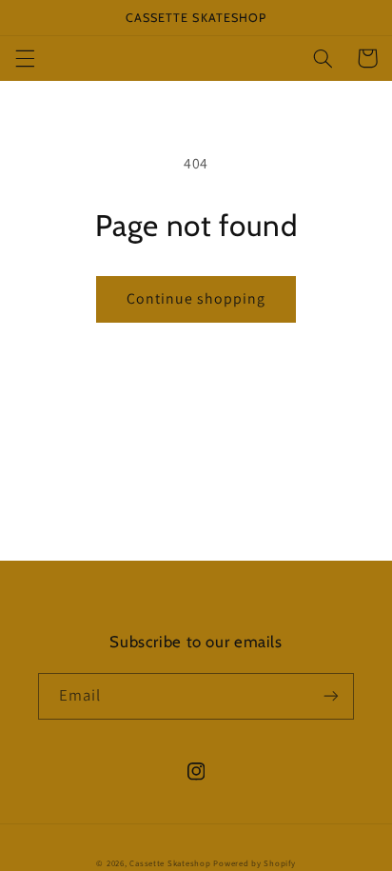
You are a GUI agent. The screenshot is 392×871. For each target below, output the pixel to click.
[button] (25, 58)
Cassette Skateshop (169, 863)
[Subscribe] (331, 696)
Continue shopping (196, 298)
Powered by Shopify (254, 863)
